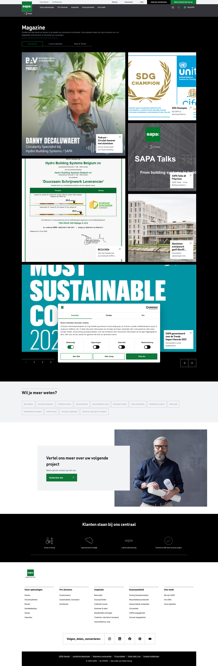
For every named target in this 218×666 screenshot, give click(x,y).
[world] (173, 7)
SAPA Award (51, 412)
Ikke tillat (76, 356)
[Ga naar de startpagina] (27, 8)
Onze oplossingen (47, 7)
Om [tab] (143, 315)
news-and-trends (137, 404)
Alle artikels (28, 404)
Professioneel (57, 2)
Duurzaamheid (88, 7)
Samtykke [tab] (75, 315)
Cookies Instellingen (151, 656)
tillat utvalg (109, 356)
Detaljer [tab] (109, 315)
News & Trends (80, 44)
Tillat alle (141, 356)
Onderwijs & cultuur (157, 404)
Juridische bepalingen (81, 656)
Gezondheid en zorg (100, 404)
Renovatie (173, 404)
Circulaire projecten (45, 404)
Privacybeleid (119, 656)
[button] (26, 362)
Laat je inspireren (55, 44)
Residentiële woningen (33, 412)
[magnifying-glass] (179, 7)
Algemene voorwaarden (102, 656)
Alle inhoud (32, 44)
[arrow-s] (184, 363)
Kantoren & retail (119, 404)
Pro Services (63, 7)
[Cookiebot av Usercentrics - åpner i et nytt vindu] (148, 308)
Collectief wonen (64, 404)
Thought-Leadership (69, 412)
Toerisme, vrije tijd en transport (94, 412)
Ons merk (101, 7)
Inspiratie (75, 7)
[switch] (96, 347)
